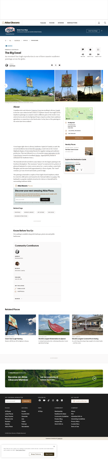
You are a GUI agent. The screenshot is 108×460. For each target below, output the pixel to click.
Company (74, 408)
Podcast (24, 424)
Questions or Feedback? (54, 438)
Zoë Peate (12, 66)
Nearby (7, 424)
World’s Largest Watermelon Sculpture (52, 339)
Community (59, 408)
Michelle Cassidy (20, 270)
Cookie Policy (75, 424)
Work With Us (59, 424)
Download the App (81, 401)
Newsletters (25, 426)
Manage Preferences (36, 454)
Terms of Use (51, 202)
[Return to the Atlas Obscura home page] (11, 23)
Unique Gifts (58, 421)
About (73, 411)
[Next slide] (102, 86)
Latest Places (9, 414)
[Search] (105, 23)
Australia (38, 149)
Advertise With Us (76, 416)
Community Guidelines (61, 416)
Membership (59, 411)
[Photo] (89, 151)
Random (7, 421)
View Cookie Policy (20, 450)
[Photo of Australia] (70, 167)
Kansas (38, 155)
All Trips (40, 411)
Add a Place (9, 426)
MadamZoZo (19, 258)
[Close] (54, 446)
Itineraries (25, 416)
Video (23, 421)
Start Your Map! (92, 31)
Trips (40, 408)
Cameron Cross (36, 110)
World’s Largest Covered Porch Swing (85, 339)
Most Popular (9, 416)
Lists (23, 419)
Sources (17, 298)
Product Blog (58, 419)
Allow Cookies (49, 454)
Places (7, 408)
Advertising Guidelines (78, 419)
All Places (8, 411)
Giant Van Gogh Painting (14, 339)
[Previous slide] (5, 86)
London (54, 177)
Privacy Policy (44, 202)
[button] (82, 49)
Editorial (25, 408)
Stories (24, 411)
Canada (57, 110)
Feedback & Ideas (60, 414)
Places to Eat (9, 419)
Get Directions (79, 138)
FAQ (72, 414)
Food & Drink (25, 414)
